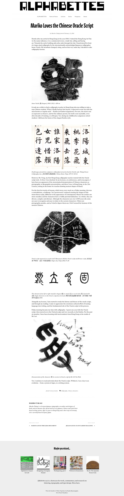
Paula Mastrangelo (72, 491)
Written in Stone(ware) (76, 471)
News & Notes (53, 16)
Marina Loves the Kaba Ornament (42, 425)
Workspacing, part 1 (60, 471)
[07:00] (59, 469)
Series (70, 16)
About (85, 16)
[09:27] (27, 469)
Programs (77, 16)
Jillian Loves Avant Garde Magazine (80, 425)
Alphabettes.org (42, 481)
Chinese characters (73, 391)
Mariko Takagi (55, 33)
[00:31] (43, 469)
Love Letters (54, 391)
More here (76, 483)
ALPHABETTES (41, 16)
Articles (63, 16)
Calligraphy (64, 391)
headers (65, 492)
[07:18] (92, 469)
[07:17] (76, 469)
